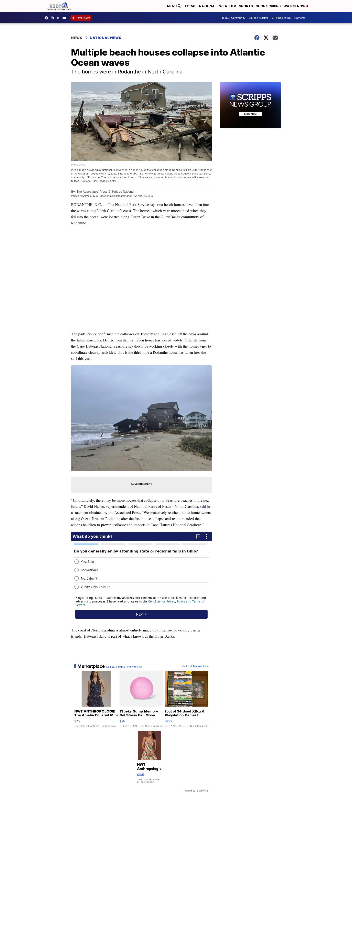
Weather (227, 6)
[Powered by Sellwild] (202, 790)
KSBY (59, 18)
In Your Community (233, 18)
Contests (300, 18)
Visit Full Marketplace (195, 666)
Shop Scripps (268, 6)
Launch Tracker (258, 18)
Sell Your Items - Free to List (124, 666)
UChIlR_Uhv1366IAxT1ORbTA (65, 18)
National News (105, 38)
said (203, 506)
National (207, 6)
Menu (172, 6)
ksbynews (47, 18)
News (76, 38)
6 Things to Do (281, 18)
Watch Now (295, 6)
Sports (246, 6)
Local (190, 6)
